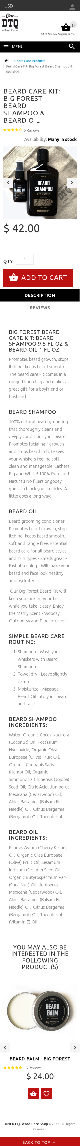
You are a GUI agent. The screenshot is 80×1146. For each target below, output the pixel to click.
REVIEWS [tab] (40, 307)
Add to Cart (43, 277)
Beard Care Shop (26, 1124)
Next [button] (72, 183)
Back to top (36, 1142)
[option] (40, 182)
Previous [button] (8, 183)
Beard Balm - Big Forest (40, 1058)
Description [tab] (39, 295)
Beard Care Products (29, 61)
